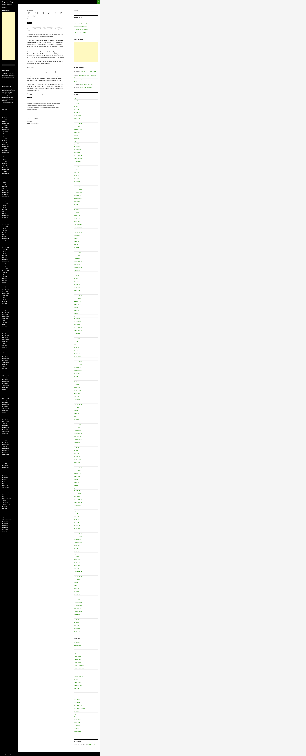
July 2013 (76, 548)
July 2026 (76, 101)
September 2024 (78, 164)
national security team (79, 708)
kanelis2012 (40, 18)
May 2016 (76, 450)
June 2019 (76, 344)
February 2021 (77, 287)
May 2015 (76, 485)
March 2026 (77, 112)
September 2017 (78, 404)
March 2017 (77, 422)
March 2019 (77, 353)
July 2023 (76, 204)
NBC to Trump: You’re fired (33, 122)
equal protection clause (44, 103)
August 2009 (77, 614)
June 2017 (76, 413)
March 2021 (77, 284)
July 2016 (76, 445)
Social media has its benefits (80, 26)
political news (77, 711)
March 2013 (77, 559)
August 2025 (77, 132)
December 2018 (78, 361)
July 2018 (76, 376)
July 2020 (76, 307)
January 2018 (77, 393)
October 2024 (77, 161)
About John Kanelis (91, 1)
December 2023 (78, 189)
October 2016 (77, 436)
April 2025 (76, 144)
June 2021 (76, 275)
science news (77, 722)
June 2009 (76, 620)
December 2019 (78, 327)
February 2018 (77, 390)
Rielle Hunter (77, 716)
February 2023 (77, 218)
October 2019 (77, 333)
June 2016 (76, 447)
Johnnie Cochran (78, 685)
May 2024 (76, 175)
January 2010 (77, 599)
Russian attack (77, 719)
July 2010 (76, 582)
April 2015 (76, 488)
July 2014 (76, 513)
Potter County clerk (48, 105)
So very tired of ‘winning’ (80, 32)
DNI (75, 653)
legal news (30, 10)
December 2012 (78, 568)
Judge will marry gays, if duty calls (35, 117)
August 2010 (77, 579)
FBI (74, 671)
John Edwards (77, 682)
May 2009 (76, 622)
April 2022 (76, 247)
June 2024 (76, 172)
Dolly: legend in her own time (81, 29)
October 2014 (77, 505)
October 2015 (77, 470)
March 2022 (77, 250)
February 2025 (77, 149)
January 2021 (77, 290)
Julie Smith (30, 105)
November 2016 (78, 433)
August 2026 (77, 98)
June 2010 (76, 585)
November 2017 (78, 399)
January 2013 (77, 565)
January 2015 (77, 496)
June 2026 (76, 103)
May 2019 (76, 347)
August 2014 (77, 511)
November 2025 (78, 123)
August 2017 (77, 407)
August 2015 (77, 476)
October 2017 (77, 402)
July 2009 (76, 617)
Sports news (77, 725)
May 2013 (76, 554)
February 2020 (77, 321)
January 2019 (77, 359)
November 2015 (78, 468)
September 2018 (78, 370)
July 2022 (76, 238)
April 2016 (76, 453)
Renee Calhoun (44, 107)
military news (77, 699)
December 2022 (78, 224)
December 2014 (78, 499)
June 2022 (76, 241)
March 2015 (77, 490)
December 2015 (78, 465)
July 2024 (76, 169)
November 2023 (78, 192)
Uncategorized (77, 731)
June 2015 (76, 482)
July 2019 (76, 341)
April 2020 (76, 316)
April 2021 (76, 281)
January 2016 (77, 462)
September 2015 (78, 473)
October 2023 (77, 195)
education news (77, 662)
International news (78, 673)
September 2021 (78, 267)
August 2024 (77, 166)
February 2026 (77, 115)
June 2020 (76, 310)
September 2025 (78, 129)
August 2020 (77, 304)
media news (76, 694)
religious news (77, 714)
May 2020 (76, 313)
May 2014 (76, 519)
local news (76, 691)
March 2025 (77, 146)
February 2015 (77, 493)
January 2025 (77, 152)
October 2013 (77, 539)
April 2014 (76, 522)
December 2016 (78, 430)
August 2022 (77, 235)
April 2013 (76, 556)
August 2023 (77, 201)
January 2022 (77, 255)
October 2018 (77, 367)
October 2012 (77, 574)
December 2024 (78, 155)
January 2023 (77, 221)
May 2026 (76, 106)
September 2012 (78, 577)
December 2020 (78, 293)
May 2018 (76, 382)
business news (77, 645)
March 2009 (77, 628)
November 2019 (78, 330)
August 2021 (77, 270)
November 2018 (78, 364)
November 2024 (78, 158)
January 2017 (77, 427)
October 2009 (77, 608)
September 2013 (78, 542)
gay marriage (56, 103)
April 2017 (76, 419)
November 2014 (78, 502)
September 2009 (78, 611)
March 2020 (77, 318)
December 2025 (78, 121)
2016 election (77, 642)
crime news (76, 648)
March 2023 (77, 215)
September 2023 (78, 198)
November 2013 (78, 536)
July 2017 (76, 410)
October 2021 (77, 264)
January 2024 (77, 187)
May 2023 (76, 210)
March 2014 (77, 525)
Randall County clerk (33, 107)
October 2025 (77, 126)
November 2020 (78, 296)
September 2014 (78, 508)
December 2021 (78, 258)
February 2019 (77, 356)
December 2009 (78, 602)
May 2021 (76, 278)
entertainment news (79, 665)
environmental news (79, 668)
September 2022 (78, 232)
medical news (77, 696)
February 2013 (77, 562)
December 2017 (78, 396)
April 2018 (76, 384)
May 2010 (76, 588)
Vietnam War (77, 734)
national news (77, 702)
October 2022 (77, 230)
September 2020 (78, 301)
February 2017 (77, 425)
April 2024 (76, 178)
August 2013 (77, 545)
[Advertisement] (86, 52)
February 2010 (77, 597)
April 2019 (76, 350)
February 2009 (77, 631)
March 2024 (77, 181)
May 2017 (76, 416)
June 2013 (76, 551)
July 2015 (76, 479)
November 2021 (78, 261)
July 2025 (76, 135)
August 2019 (77, 339)
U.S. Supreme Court (32, 109)
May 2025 (76, 141)
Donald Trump (77, 656)
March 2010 (77, 594)
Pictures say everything (86, 87)
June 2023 (76, 207)
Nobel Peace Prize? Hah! (86, 84)
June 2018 (76, 379)
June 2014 (76, 516)
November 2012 (78, 571)
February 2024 (77, 184)
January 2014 (77, 531)
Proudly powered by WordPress (9, 754)
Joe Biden (76, 679)
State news (76, 728)
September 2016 (78, 439)
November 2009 (78, 605)
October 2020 (77, 298)
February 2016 (77, 459)
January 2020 (77, 324)
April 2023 (76, 212)
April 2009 (76, 625)
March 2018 (77, 387)
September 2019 (78, 336)
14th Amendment (32, 103)
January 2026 (77, 118)
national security (78, 705)
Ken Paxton (38, 105)
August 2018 (77, 373)
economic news (77, 659)
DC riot (75, 651)
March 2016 (77, 456)
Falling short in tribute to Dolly (81, 23)
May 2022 (76, 244)
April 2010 (76, 591)
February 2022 (77, 253)
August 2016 (77, 442)
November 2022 (78, 227)
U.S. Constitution (54, 107)
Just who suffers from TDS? (80, 21)
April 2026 (76, 109)
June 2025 (76, 138)
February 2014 (77, 528)
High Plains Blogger (8, 2)
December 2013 (78, 534)
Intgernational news (78, 676)
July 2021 (76, 273)
